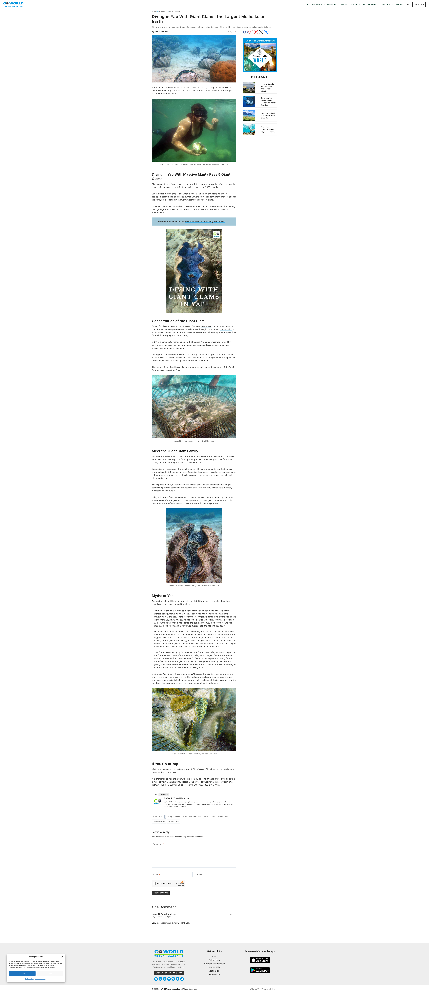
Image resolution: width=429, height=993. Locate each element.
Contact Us (214, 967)
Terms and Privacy (40, 979)
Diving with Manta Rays (192, 817)
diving (157, 674)
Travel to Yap (173, 821)
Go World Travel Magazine (176, 798)
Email (200, 874)
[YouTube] (169, 979)
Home (154, 12)
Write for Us (255, 989)
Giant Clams (223, 817)
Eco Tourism (209, 817)
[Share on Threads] (261, 32)
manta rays (226, 184)
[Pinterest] (164, 979)
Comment (158, 844)
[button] (62, 957)
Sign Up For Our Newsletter (169, 973)
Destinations (214, 971)
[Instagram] (160, 979)
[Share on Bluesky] (266, 32)
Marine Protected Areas (204, 342)
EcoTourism (174, 12)
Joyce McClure (161, 31)
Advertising (214, 960)
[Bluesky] (173, 979)
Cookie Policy (29, 979)
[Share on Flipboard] (256, 32)
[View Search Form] (408, 4)
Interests (163, 12)
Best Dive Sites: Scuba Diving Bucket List (205, 221)
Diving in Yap (158, 817)
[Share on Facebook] (245, 32)
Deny (50, 973)
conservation (226, 329)
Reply (232, 914)
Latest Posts (164, 794)
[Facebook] (156, 979)
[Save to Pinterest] (250, 32)
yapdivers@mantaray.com (215, 782)
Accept (22, 973)
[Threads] (177, 979)
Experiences (214, 974)
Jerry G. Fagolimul (161, 914)
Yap (168, 184)
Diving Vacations (173, 817)
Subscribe (419, 4)
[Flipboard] (182, 979)
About (155, 794)
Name (156, 874)
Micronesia (206, 326)
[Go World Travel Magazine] (157, 801)
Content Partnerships (214, 963)
